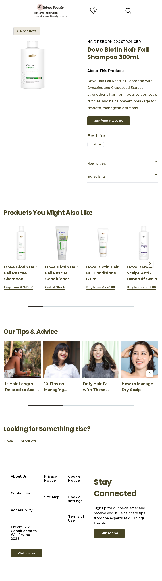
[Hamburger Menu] (5, 9)
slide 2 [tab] (50, 306)
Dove (8, 441)
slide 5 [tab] (96, 306)
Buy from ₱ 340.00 (108, 121)
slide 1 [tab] (35, 306)
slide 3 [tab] (65, 306)
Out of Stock (55, 287)
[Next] (149, 263)
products (29, 441)
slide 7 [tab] (126, 306)
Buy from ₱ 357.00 (141, 287)
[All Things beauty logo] (50, 7)
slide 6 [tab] (111, 306)
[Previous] (10, 263)
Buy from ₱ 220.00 (100, 287)
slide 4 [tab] (80, 306)
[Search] (128, 10)
